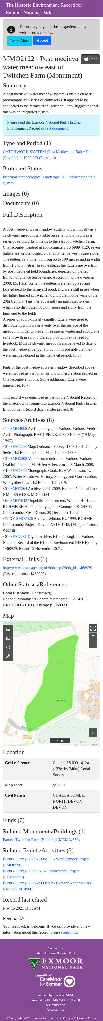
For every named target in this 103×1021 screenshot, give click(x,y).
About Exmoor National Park (55, 953)
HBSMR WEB (56, 1000)
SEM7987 (18, 536)
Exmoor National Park (55, 963)
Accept (42, 40)
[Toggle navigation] (93, 9)
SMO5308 (18, 458)
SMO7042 (18, 500)
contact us (69, 932)
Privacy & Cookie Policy (79, 1018)
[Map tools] (8, 656)
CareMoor (56, 980)
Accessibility (55, 1009)
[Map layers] (8, 629)
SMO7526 (24, 518)
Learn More (19, 41)
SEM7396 (18, 470)
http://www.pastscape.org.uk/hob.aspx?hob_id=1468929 (47, 568)
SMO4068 (18, 428)
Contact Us (55, 948)
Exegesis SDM (63, 995)
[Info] (8, 647)
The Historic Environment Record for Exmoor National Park (44, 8)
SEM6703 (18, 446)
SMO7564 (18, 488)
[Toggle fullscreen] (93, 628)
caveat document (54, 128)
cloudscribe (57, 1005)
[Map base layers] (8, 638)
